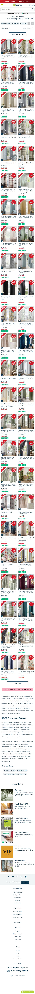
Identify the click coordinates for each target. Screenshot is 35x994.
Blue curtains (15, 23)
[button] (28, 28)
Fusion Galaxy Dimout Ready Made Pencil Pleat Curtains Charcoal (25, 298)
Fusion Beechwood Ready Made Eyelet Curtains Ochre (25, 645)
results (5, 28)
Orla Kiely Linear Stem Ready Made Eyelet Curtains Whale (8, 538)
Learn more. (27, 689)
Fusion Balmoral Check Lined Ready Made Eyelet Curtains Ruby (8, 191)
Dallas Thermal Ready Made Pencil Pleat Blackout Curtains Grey (26, 110)
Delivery (17, 900)
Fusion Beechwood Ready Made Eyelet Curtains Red (7, 83)
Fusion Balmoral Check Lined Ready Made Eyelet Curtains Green (8, 619)
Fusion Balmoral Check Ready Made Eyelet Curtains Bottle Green (26, 164)
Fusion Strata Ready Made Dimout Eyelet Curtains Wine (25, 592)
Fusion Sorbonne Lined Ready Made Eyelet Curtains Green (26, 404)
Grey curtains (23, 23)
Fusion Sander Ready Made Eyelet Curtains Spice (8, 565)
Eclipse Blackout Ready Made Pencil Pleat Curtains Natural (8, 243)
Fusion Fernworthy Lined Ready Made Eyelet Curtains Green (25, 325)
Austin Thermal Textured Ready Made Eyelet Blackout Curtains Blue (25, 271)
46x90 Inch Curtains (21, 774)
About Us (17, 931)
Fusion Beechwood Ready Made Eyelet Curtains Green (25, 56)
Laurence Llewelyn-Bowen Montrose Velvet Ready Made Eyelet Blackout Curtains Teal (25, 619)
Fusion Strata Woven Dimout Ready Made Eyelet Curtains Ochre (25, 218)
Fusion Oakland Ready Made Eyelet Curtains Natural (25, 136)
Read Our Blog (17, 922)
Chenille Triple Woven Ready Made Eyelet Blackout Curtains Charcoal (26, 459)
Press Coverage (17, 934)
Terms (17, 953)
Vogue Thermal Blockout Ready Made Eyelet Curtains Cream (8, 110)
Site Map (17, 950)
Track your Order (17, 895)
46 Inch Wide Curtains (9, 770)
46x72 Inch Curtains (9, 774)
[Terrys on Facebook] (8, 877)
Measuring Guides (17, 917)
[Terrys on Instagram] (22, 877)
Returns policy (17, 897)
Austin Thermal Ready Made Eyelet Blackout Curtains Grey (8, 136)
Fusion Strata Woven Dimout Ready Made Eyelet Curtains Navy (25, 84)
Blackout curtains (5, 23)
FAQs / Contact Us (17, 892)
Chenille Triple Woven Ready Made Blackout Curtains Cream (9, 377)
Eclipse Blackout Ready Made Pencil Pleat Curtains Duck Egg (9, 217)
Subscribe (17, 942)
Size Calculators (17, 911)
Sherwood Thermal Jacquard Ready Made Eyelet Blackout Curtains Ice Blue (8, 164)
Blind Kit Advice (17, 914)
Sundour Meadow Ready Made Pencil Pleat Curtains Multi (26, 672)
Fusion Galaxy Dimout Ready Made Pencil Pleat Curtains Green (25, 244)
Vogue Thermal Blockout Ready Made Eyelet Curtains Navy (8, 673)
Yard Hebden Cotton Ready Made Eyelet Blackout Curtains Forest (8, 485)
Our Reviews (17, 936)
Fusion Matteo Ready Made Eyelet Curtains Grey (8, 270)
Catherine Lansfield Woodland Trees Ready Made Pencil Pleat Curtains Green (26, 432)
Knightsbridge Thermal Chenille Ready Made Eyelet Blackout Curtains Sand (26, 539)
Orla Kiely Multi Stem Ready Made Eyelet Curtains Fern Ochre (25, 485)
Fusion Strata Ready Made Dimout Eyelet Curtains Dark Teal (25, 352)
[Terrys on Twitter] (13, 877)
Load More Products (17, 34)
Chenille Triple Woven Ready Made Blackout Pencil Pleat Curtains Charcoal (8, 646)
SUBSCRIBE (25, 882)
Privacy (18, 956)
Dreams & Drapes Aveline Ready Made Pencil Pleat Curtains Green (7, 432)
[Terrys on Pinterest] (17, 877)
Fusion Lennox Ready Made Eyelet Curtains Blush (8, 511)
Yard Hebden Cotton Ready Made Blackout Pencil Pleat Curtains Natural (25, 512)
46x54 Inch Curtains (22, 770)
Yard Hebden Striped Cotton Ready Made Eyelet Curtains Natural (8, 352)
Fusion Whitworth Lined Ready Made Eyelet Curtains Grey (25, 378)
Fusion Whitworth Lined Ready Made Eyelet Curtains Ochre (25, 566)
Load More (17, 683)
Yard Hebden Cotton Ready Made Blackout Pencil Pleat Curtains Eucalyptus (25, 191)
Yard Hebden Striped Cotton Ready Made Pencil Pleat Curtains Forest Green (8, 593)
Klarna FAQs (17, 903)
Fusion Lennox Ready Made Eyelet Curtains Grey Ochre (8, 324)
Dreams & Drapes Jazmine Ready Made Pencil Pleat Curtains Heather (7, 459)
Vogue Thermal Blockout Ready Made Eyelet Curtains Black (8, 298)
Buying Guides (17, 920)
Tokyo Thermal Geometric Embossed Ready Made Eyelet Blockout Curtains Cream (8, 405)
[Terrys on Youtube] (26, 877)
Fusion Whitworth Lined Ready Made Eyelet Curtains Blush (8, 57)
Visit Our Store (17, 939)
